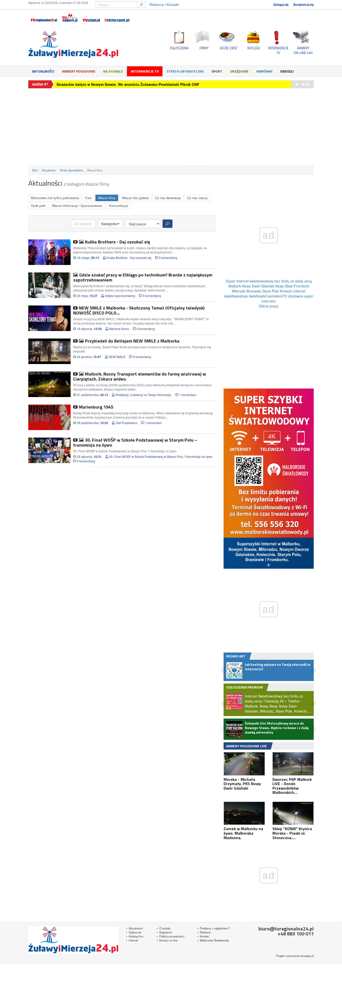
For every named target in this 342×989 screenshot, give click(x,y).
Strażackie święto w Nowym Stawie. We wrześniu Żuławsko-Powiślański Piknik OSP (128, 84)
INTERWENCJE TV (278, 50)
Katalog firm (134, 936)
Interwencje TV (145, 71)
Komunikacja (118, 205)
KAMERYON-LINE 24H (303, 50)
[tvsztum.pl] (91, 16)
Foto (88, 197)
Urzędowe (239, 71)
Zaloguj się (281, 5)
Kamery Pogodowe (78, 71)
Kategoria (109, 223)
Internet (132, 940)
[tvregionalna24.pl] (43, 16)
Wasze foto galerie (135, 197)
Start (35, 170)
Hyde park (38, 205)
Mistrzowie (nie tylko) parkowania (55, 197)
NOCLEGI (253, 48)
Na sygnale (113, 71)
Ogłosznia (133, 932)
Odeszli (287, 71)
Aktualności (43, 71)
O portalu (163, 928)
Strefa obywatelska (185, 71)
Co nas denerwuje (168, 197)
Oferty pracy (268, 305)
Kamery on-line (167, 940)
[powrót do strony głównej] (73, 44)
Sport (216, 71)
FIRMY (204, 48)
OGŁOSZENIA (179, 48)
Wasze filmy (107, 197)
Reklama (156, 4)
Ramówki (264, 71)
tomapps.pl (307, 956)
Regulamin (164, 932)
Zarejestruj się (303, 5)
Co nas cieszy (197, 197)
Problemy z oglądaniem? (213, 928)
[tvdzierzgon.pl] (116, 16)
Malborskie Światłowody (213, 940)
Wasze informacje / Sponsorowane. (77, 205)
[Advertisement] (171, 127)
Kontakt (173, 4)
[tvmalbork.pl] (70, 16)
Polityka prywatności (170, 936)
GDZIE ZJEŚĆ (229, 48)
